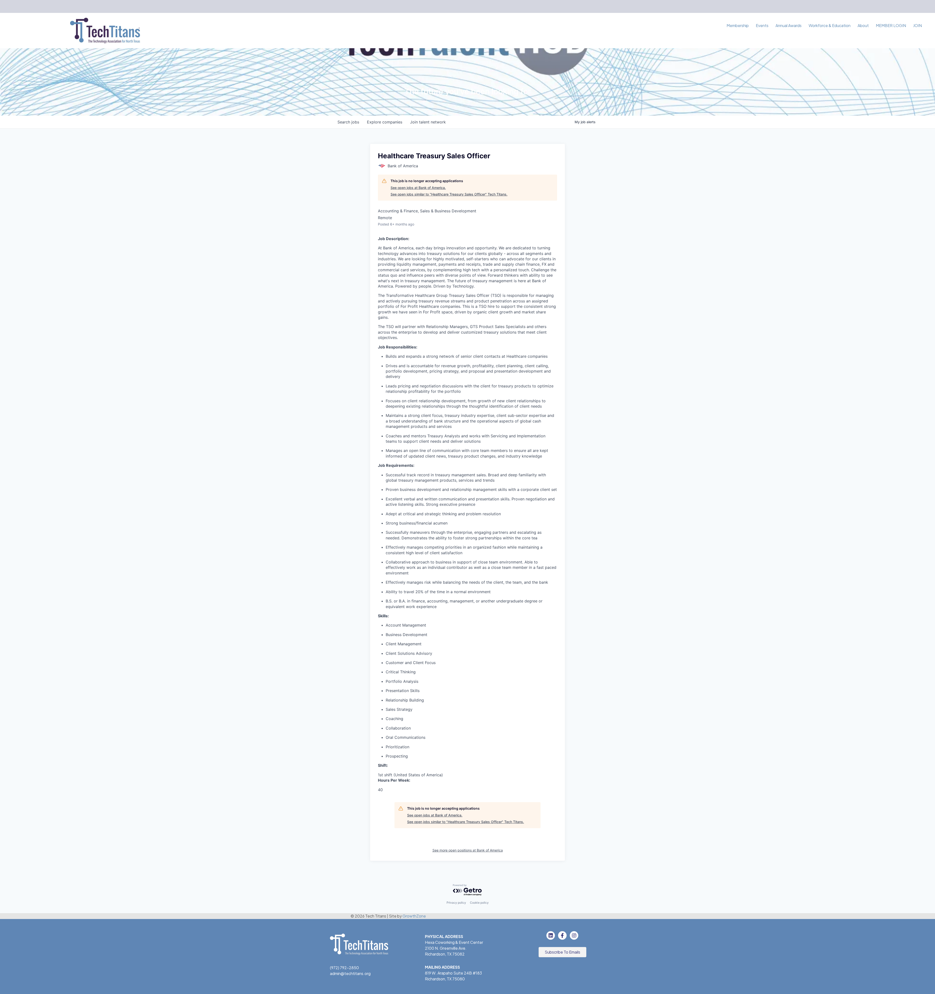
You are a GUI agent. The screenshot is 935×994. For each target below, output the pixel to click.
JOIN (917, 25)
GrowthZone (414, 916)
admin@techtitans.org (350, 973)
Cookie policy (479, 902)
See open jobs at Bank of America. (418, 188)
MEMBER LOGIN (891, 25)
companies (384, 122)
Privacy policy (456, 902)
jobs (348, 122)
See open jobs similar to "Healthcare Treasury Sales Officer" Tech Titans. (449, 194)
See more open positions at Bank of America (467, 850)
